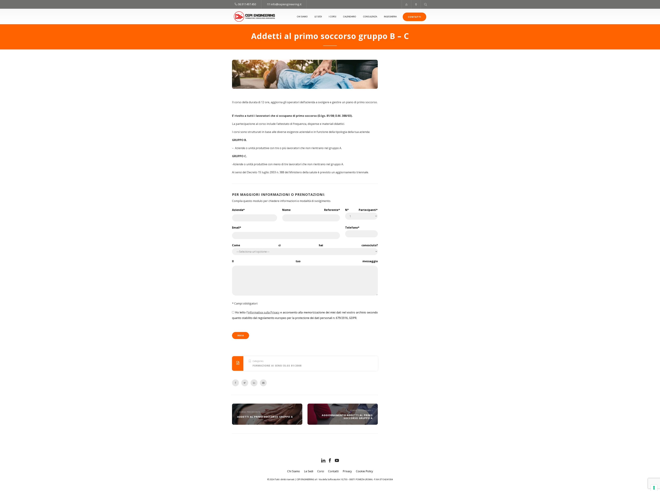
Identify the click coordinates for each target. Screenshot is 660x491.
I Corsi (332, 16)
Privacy (347, 471)
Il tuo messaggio (305, 261)
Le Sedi (308, 471)
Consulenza (370, 16)
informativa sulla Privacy (263, 312)
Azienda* (238, 210)
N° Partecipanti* (361, 210)
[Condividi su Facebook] (235, 382)
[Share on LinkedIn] (254, 382)
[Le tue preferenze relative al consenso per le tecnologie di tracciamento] (654, 487)
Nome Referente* (311, 210)
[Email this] (263, 382)
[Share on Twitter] (244, 382)
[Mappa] (416, 4)
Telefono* (352, 227)
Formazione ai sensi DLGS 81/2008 (277, 365)
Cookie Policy (364, 471)
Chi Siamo (293, 471)
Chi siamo (302, 16)
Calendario (349, 16)
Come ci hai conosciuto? (305, 245)
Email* (236, 227)
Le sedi (318, 16)
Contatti (414, 16)
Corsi (320, 471)
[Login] (406, 4)
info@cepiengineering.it (286, 4)
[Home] (254, 16)
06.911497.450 (247, 4)
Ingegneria (390, 16)
